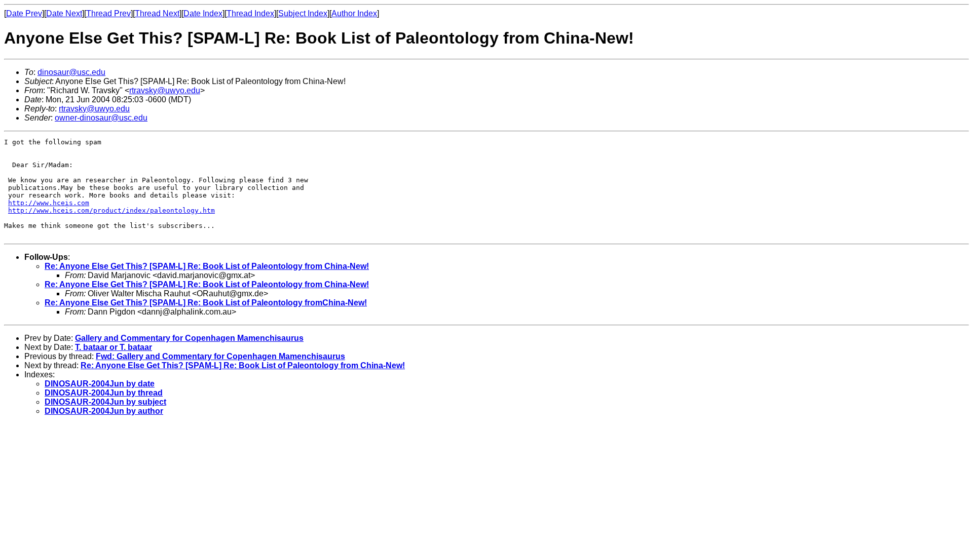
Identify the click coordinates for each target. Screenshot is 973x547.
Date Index (202, 13)
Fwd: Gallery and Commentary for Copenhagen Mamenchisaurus (220, 356)
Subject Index (302, 13)
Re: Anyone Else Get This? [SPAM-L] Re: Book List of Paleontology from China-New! (207, 266)
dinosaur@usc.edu (71, 72)
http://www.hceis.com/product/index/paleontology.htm (111, 210)
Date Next (64, 13)
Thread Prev (108, 13)
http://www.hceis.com (48, 203)
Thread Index (250, 13)
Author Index (354, 13)
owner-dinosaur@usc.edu (101, 117)
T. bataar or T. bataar (113, 347)
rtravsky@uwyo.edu (164, 90)
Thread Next (157, 13)
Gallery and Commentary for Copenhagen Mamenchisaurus (189, 338)
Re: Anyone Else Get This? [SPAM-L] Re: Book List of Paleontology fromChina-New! (206, 302)
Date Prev (24, 13)
